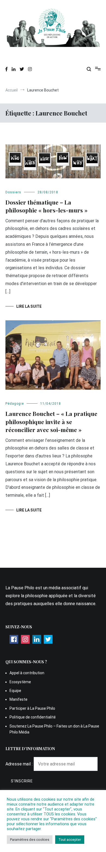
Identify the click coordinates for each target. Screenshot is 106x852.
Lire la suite (29, 306)
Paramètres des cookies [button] (29, 840)
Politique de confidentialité (33, 717)
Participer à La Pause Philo (32, 708)
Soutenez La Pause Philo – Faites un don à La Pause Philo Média (54, 729)
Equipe (15, 690)
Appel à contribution (27, 673)
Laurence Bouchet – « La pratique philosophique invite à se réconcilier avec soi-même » (51, 421)
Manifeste (18, 699)
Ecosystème (20, 682)
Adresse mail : (19, 764)
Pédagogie (14, 404)
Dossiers (13, 192)
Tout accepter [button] (69, 840)
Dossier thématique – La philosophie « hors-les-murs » (46, 206)
